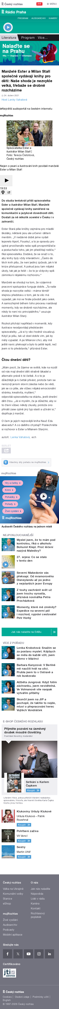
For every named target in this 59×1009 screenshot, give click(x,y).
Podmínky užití (41, 997)
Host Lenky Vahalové (14, 99)
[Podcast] (3, 192)
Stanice (7, 898)
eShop (7, 903)
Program (23, 18)
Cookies (7, 997)
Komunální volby (13, 893)
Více (43, 38)
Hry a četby (11, 483)
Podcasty (8, 929)
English (7, 1000)
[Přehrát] (6, 180)
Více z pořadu (13, 643)
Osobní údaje (22, 997)
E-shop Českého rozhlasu (23, 721)
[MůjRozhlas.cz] (6, 115)
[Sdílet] (9, 192)
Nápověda (37, 893)
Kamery (53, 18)
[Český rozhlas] (12, 4)
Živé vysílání (12, 511)
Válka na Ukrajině (13, 888)
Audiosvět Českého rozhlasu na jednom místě (27, 526)
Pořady (9, 504)
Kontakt (35, 908)
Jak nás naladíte (40, 888)
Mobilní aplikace (12, 934)
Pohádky (10, 497)
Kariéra (35, 903)
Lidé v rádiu (38, 898)
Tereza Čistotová (24, 155)
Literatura (9, 38)
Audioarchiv (38, 18)
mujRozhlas (8, 473)
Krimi (8, 490)
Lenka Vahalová (20, 437)
